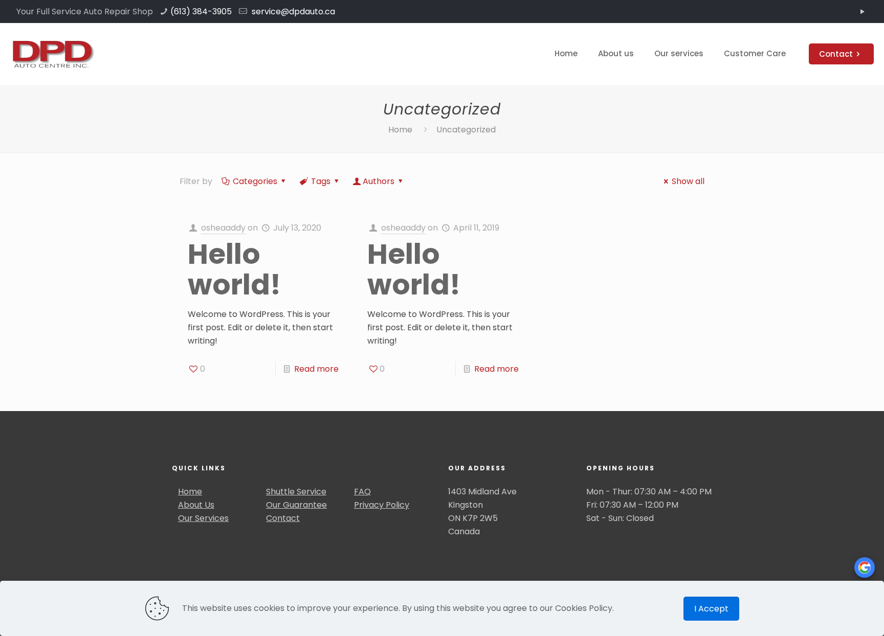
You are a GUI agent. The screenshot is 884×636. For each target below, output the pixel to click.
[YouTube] (862, 11)
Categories (255, 181)
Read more (316, 369)
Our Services (203, 518)
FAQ (362, 491)
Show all (688, 181)
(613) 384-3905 (201, 11)
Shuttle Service (296, 491)
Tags (320, 181)
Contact (836, 54)
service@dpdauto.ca (292, 11)
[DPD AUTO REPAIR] (52, 53)
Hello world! (234, 269)
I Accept (711, 609)
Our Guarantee (296, 505)
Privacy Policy (381, 505)
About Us (196, 505)
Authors (378, 181)
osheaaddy (223, 228)
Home (400, 129)
